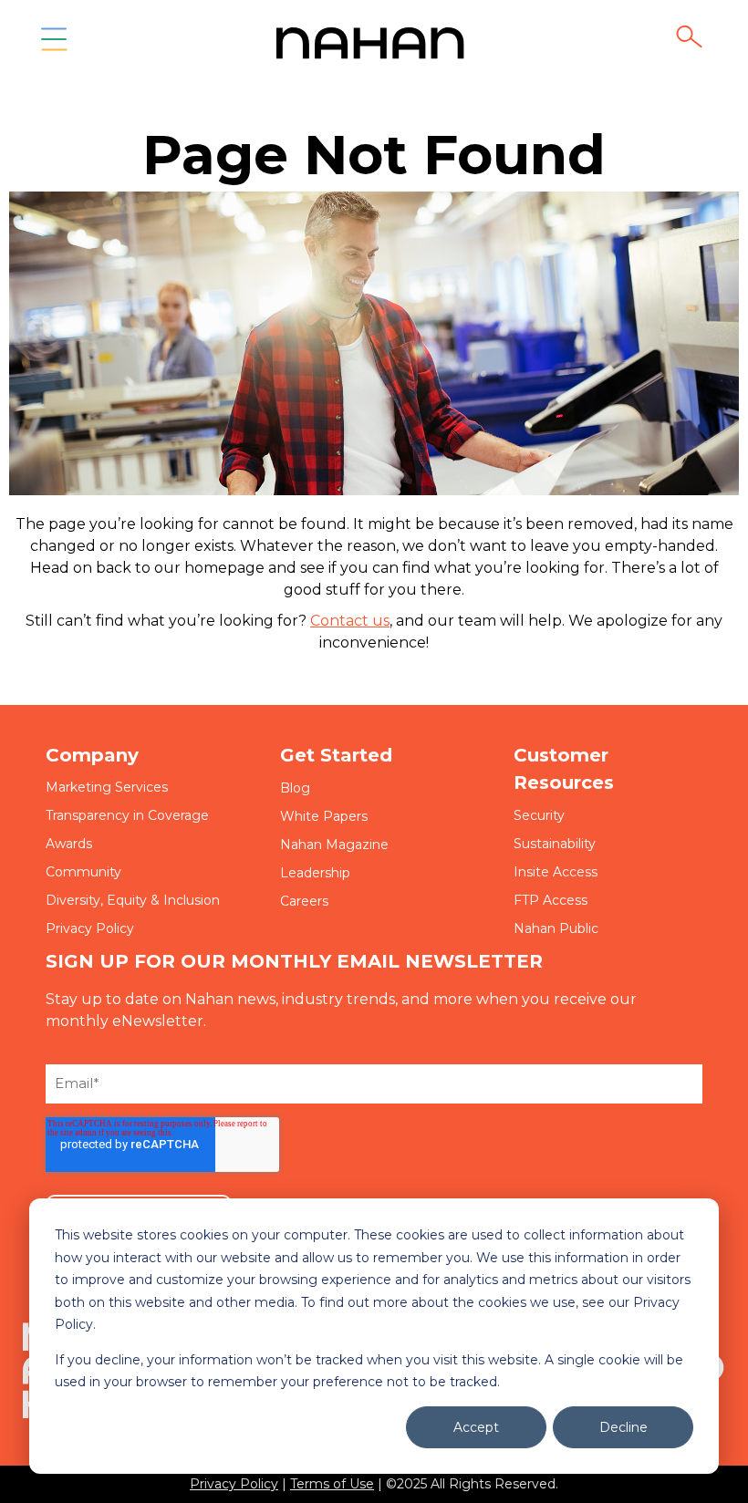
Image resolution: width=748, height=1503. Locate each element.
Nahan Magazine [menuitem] (334, 844)
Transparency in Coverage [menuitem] (127, 815)
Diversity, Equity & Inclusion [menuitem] (133, 900)
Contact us (350, 620)
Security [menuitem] (539, 815)
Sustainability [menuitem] (555, 843)
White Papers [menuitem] (324, 816)
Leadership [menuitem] (315, 873)
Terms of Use (332, 1484)
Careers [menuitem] (304, 901)
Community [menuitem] (83, 872)
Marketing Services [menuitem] (107, 787)
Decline (623, 1427)
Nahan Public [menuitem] (556, 928)
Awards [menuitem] (69, 843)
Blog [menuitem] (295, 788)
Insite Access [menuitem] (555, 872)
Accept (476, 1427)
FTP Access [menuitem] (550, 900)
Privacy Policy (234, 1484)
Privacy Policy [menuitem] (90, 928)
